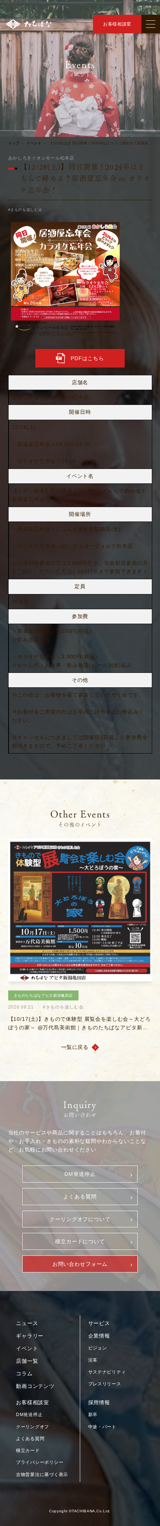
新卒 (92, 1414)
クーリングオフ (32, 1426)
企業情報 (99, 1336)
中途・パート (102, 1426)
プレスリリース (104, 1383)
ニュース (27, 1323)
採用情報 (99, 1402)
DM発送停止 (79, 1174)
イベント (33, 143)
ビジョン (97, 1348)
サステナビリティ (107, 1372)
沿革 (92, 1360)
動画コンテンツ (35, 1386)
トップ (13, 143)
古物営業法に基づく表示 (42, 1474)
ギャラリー (30, 1336)
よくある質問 (79, 1197)
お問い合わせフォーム (80, 1264)
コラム (24, 1373)
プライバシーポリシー (39, 1462)
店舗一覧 (27, 1361)
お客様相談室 (117, 24)
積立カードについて (80, 1241)
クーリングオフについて (79, 1219)
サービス (99, 1323)
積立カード (28, 1450)
